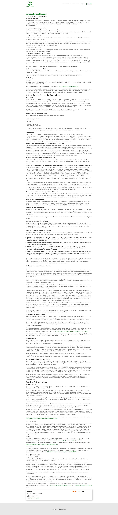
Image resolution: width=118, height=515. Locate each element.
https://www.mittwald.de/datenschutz (68, 86)
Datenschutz (62, 509)
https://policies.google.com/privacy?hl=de (60, 485)
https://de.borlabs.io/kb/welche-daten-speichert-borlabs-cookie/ (71, 331)
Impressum (55, 509)
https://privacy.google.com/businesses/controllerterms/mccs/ (42, 418)
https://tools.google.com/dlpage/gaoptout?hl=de (69, 440)
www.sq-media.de (34, 498)
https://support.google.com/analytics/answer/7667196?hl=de (63, 452)
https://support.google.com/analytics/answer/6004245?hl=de (41, 444)
